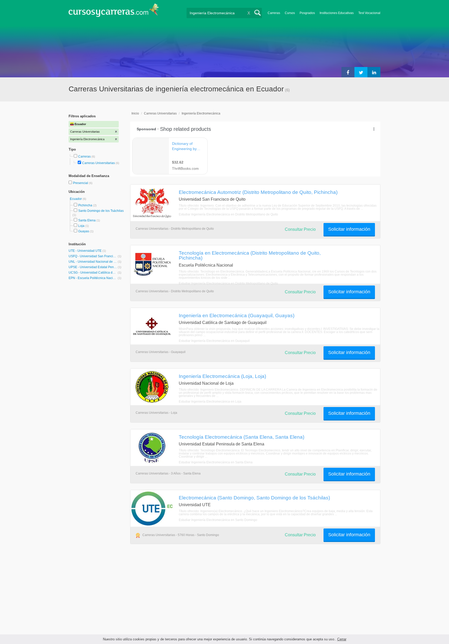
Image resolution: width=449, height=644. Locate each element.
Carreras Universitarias (98, 163)
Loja (81, 226)
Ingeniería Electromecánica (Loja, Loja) (222, 376)
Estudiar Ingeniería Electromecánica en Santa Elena (216, 462)
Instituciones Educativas (337, 13)
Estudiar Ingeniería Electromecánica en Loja (210, 401)
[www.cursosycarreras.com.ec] (114, 11)
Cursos (290, 13)
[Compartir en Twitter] (360, 72)
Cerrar (341, 639)
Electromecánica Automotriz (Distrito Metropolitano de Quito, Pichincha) (258, 192)
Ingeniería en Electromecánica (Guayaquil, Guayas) (236, 315)
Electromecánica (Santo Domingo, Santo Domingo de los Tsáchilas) (254, 497)
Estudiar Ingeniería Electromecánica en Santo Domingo (218, 520)
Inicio (135, 113)
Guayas (83, 231)
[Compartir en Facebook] (347, 72)
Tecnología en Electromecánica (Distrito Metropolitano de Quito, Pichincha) (250, 255)
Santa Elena (87, 220)
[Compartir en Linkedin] (373, 72)
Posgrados (307, 13)
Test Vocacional (369, 13)
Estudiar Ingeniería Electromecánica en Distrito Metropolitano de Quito (228, 214)
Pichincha (85, 205)
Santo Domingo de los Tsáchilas (101, 211)
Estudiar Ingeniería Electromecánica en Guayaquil (214, 341)
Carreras (274, 13)
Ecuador (76, 199)
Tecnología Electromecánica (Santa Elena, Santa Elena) (241, 437)
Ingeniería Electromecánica (201, 113)
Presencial (81, 183)
